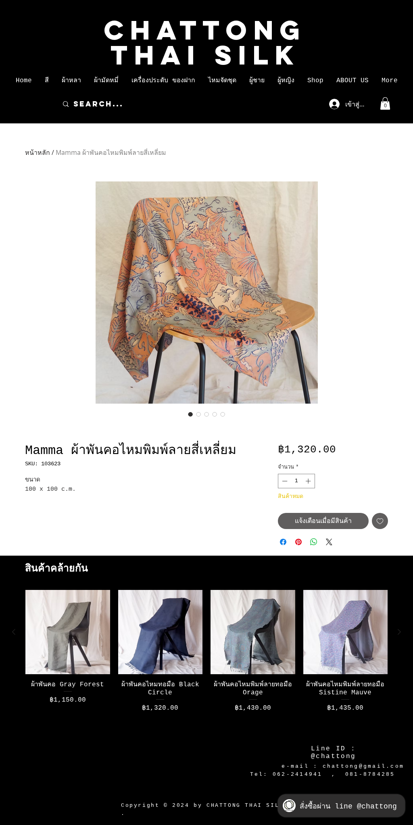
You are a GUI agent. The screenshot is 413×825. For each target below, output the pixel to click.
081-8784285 (370, 774)
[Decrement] (284, 481)
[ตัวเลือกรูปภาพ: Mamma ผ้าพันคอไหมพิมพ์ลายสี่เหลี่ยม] (190, 414)
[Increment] (309, 481)
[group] (206, 662)
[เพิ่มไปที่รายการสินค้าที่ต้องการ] (380, 521)
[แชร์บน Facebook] (283, 542)
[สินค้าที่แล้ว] (14, 632)
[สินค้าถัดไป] (399, 632)
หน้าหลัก (37, 152)
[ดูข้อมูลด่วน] (67, 632)
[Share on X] (329, 542)
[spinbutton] (296, 481)
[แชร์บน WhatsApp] (314, 542)
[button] (46, 81)
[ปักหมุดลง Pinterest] (298, 542)
